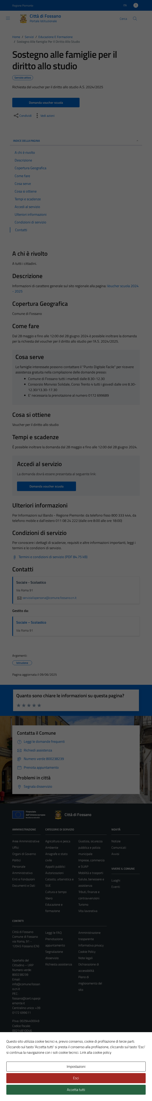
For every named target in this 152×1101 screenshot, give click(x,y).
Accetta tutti (76, 1089)
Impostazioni (76, 1066)
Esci (76, 1078)
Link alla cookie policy (95, 1052)
